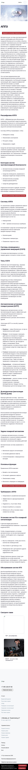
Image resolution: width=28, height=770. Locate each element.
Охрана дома (4, 730)
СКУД (2, 703)
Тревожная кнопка (5, 710)
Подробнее (22, 768)
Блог (2, 750)
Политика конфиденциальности (8, 758)
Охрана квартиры (5, 733)
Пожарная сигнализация (7, 705)
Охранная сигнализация (7, 708)
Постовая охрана (5, 712)
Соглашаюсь (22, 765)
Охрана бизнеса (5, 728)
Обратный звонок (7, 690)
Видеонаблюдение (6, 699)
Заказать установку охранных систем (14, 33)
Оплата (3, 745)
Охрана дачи (4, 735)
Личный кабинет (5, 747)
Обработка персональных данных (9, 762)
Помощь (3, 742)
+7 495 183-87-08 (6, 687)
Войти (20, 2)
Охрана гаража (5, 737)
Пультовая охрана (6, 701)
